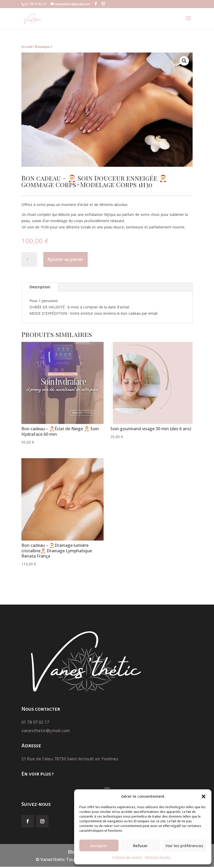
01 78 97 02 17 (35, 722)
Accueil (26, 46)
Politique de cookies (127, 857)
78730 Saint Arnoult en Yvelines (86, 759)
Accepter (98, 845)
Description (39, 286)
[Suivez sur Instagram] (42, 821)
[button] (203, 796)
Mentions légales (158, 857)
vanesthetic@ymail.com (45, 730)
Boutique (42, 46)
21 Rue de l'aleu (37, 759)
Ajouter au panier (65, 259)
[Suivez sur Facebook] (27, 821)
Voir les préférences (184, 845)
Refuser (140, 845)
